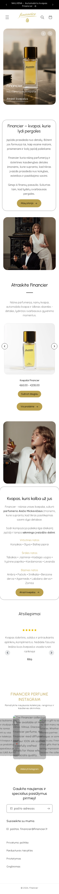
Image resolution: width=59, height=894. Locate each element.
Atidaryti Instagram (29, 769)
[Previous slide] (5, 346)
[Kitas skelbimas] (52, 4)
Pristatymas (14, 858)
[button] (7, 17)
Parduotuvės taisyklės (20, 850)
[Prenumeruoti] (48, 808)
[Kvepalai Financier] (29, 348)
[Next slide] (54, 346)
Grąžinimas (13, 866)
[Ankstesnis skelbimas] (6, 4)
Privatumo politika (18, 842)
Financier (34, 888)
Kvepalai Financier (29, 380)
